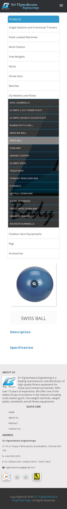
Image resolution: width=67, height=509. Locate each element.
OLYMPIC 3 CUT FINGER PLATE (26, 110)
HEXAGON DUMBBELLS (22, 216)
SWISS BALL (16, 140)
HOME (11, 412)
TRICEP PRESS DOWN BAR (23, 208)
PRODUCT (13, 423)
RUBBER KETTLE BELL (21, 125)
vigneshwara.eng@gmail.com (20, 467)
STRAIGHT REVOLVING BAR (24, 178)
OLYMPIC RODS (18, 163)
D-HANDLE (15, 185)
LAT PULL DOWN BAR (21, 193)
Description (20, 332)
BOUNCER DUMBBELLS (22, 223)
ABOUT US (13, 417)
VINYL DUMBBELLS (20, 102)
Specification (21, 347)
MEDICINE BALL (18, 132)
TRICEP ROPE (17, 170)
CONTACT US (15, 428)
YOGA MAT (15, 148)
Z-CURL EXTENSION (20, 201)
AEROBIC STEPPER (19, 155)
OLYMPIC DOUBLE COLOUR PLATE (28, 117)
